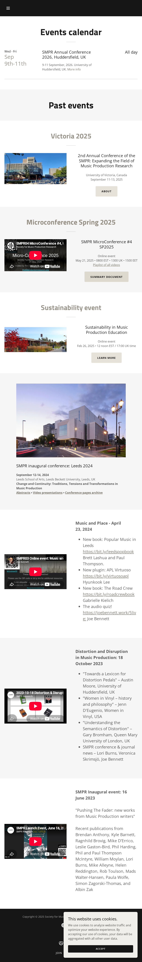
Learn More (106, 358)
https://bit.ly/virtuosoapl (106, 576)
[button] (19, 8)
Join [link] (59, 953)
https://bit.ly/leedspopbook (108, 551)
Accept (100, 948)
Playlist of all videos (106, 265)
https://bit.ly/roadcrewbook (109, 594)
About (106, 191)
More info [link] (74, 69)
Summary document (106, 277)
